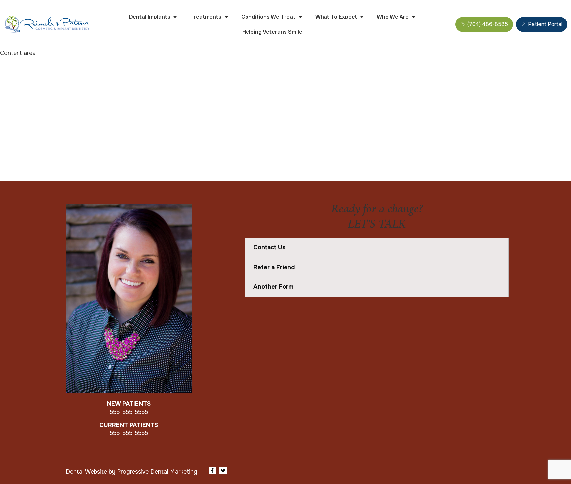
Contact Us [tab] (269, 247)
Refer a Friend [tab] (274, 267)
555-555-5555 (129, 412)
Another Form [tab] (273, 286)
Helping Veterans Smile (272, 31)
